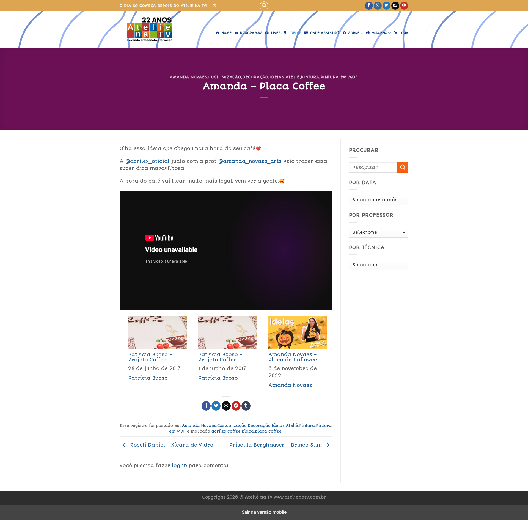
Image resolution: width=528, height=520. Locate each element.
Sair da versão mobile (264, 512)
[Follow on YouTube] (404, 6)
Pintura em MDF (339, 77)
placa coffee (268, 431)
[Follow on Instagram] (378, 6)
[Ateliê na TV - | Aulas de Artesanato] (149, 29)
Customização (224, 77)
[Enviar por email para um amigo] (226, 406)
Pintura (310, 77)
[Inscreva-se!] (214, 5)
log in (179, 465)
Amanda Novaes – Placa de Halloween (294, 357)
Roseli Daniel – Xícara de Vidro (170, 445)
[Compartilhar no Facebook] (206, 406)
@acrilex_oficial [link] (147, 161)
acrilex (218, 431)
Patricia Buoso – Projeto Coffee (150, 357)
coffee (234, 431)
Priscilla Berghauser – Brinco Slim (276, 445)
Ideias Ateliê (284, 77)
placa (248, 431)
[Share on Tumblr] (246, 406)
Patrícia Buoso (148, 378)
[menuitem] (154, 354)
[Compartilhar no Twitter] (216, 406)
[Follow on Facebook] (369, 6)
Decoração (255, 77)
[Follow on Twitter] (387, 6)
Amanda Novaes (188, 77)
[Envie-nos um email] (395, 6)
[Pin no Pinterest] (236, 406)
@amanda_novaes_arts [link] (250, 161)
